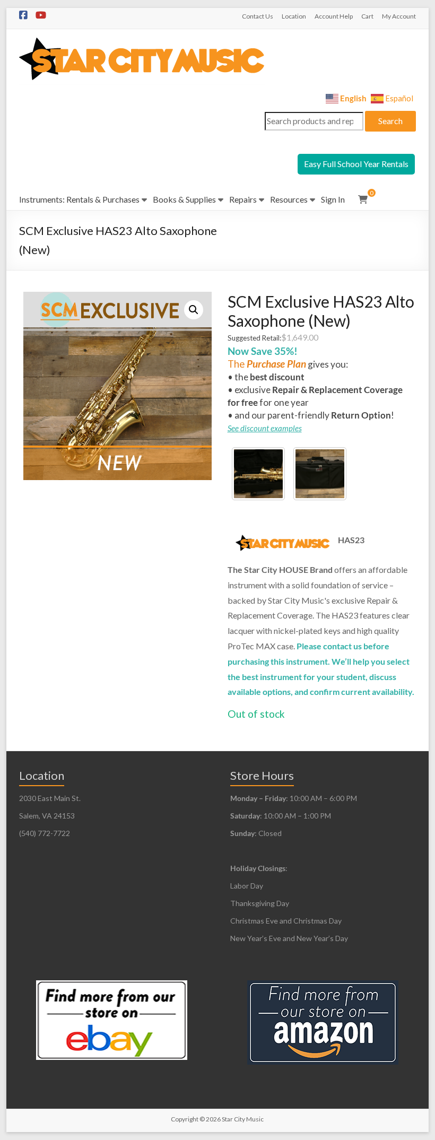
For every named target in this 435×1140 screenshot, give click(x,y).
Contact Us (257, 16)
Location (294, 16)
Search (390, 121)
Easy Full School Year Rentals (356, 164)
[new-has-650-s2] (319, 473)
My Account (399, 16)
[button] (193, 309)
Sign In (333, 199)
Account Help (334, 16)
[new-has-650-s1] (258, 473)
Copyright (184, 1119)
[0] (363, 199)
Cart (367, 16)
